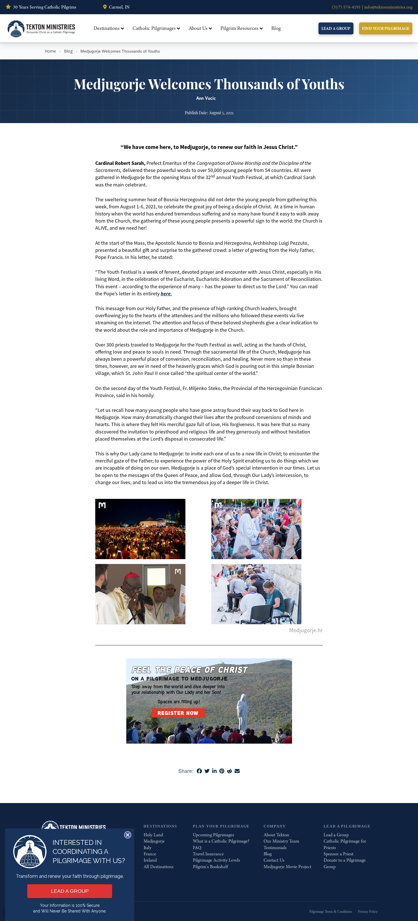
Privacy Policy (368, 912)
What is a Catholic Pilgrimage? (221, 841)
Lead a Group (336, 835)
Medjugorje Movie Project (287, 867)
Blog (68, 51)
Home (50, 51)
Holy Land (153, 835)
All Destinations (158, 867)
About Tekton (276, 835)
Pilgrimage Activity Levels (216, 860)
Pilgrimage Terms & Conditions (330, 912)
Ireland (150, 860)
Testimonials (275, 848)
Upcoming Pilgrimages (213, 835)
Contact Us (274, 860)
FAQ (197, 848)
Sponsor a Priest (338, 854)
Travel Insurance (208, 854)
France (150, 854)
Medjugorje (154, 841)
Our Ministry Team (281, 841)
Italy (147, 848)
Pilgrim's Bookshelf (210, 867)
